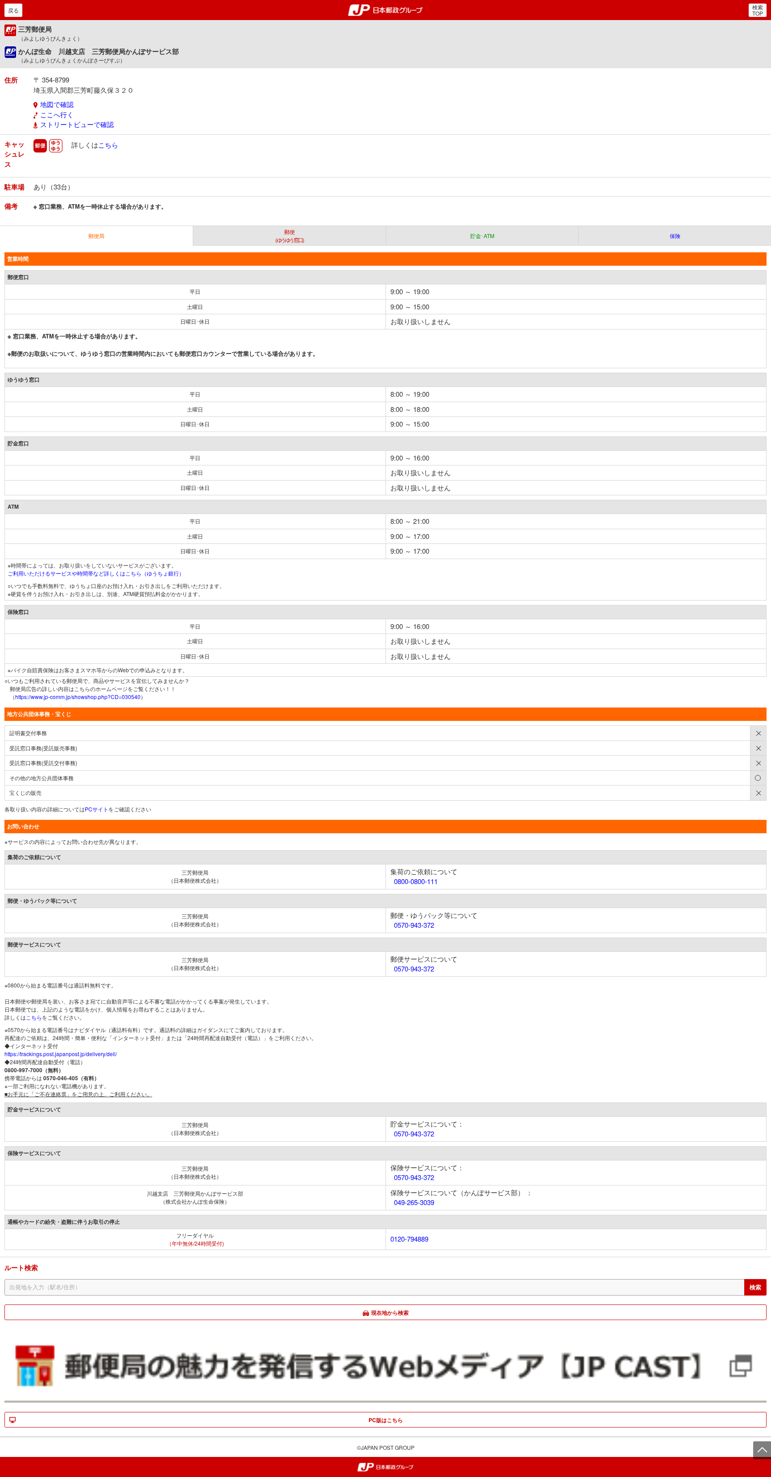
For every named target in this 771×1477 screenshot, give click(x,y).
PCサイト (96, 809)
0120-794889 (409, 1238)
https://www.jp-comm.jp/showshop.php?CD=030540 (78, 696)
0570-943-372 (414, 925)
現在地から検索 (390, 1312)
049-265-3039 (414, 1202)
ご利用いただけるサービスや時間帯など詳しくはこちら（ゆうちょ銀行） (96, 573)
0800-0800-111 (416, 881)
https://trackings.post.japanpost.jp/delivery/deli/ (60, 1053)
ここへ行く (57, 114)
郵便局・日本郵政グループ (385, 10)
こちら (108, 144)
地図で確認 (57, 104)
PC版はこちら (386, 1420)
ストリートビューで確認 (77, 124)
